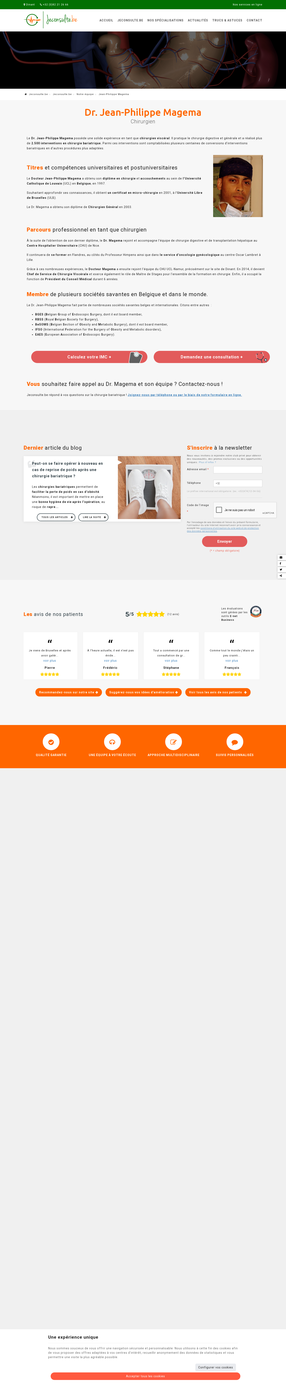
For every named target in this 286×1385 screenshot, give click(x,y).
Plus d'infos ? (207, 462)
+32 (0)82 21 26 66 (55, 4)
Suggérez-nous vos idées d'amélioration (141, 692)
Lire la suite (92, 517)
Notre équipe (85, 94)
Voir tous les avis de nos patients (216, 692)
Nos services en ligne (247, 4)
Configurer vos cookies (215, 1367)
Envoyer (224, 541)
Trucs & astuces (227, 20)
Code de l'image (198, 508)
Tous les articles (55, 517)
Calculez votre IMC (88, 356)
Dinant (30, 4)
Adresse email (198, 469)
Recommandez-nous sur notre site (66, 692)
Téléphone (194, 483)
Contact (254, 20)
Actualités (198, 20)
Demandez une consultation (210, 356)
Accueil (106, 20)
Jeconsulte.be (130, 20)
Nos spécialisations (165, 20)
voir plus (49, 660)
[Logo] (51, 19)
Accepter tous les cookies (145, 1376)
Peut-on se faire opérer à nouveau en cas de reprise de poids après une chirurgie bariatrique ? (67, 469)
